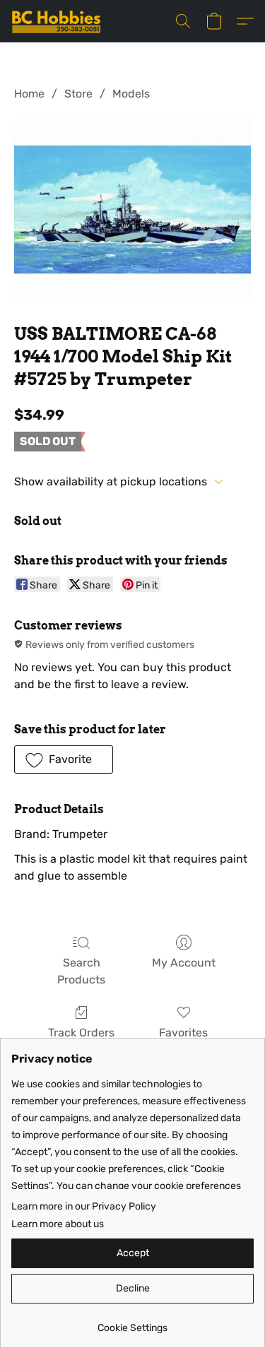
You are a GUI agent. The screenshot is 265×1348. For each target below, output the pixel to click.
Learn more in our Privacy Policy (83, 1206)
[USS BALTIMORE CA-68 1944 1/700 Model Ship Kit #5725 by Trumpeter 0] (132, 209)
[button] (58, 21)
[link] (132, 1323)
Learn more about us (57, 1224)
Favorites (183, 1032)
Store (78, 93)
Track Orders (81, 1032)
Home (29, 93)
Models (131, 93)
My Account (184, 962)
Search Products (81, 971)
